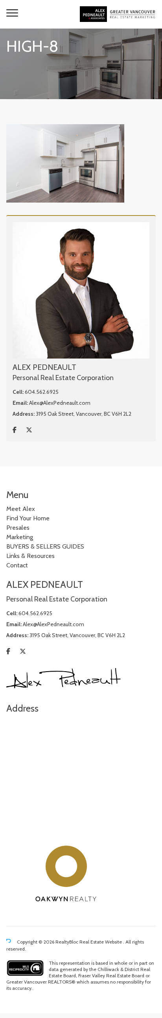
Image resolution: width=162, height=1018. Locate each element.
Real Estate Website (101, 942)
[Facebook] (15, 430)
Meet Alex (20, 509)
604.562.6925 (42, 391)
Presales (17, 527)
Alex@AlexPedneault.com (59, 402)
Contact (17, 565)
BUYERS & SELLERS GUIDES (45, 546)
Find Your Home (28, 518)
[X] (29, 430)
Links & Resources (30, 556)
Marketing (19, 537)
